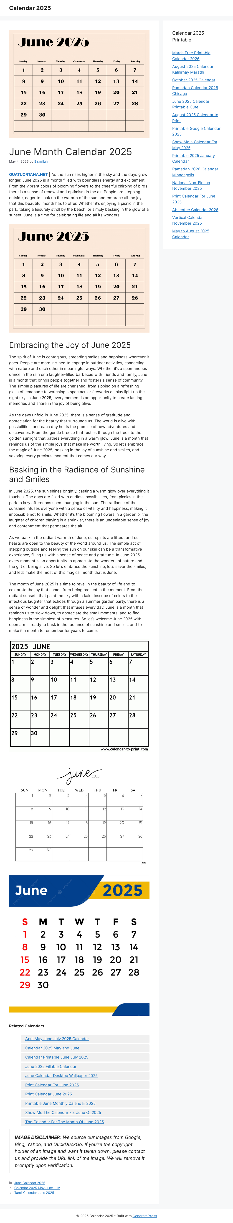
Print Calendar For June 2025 (52, 1085)
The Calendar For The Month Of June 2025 (64, 1122)
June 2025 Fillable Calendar (50, 1066)
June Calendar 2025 (29, 1183)
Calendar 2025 (30, 8)
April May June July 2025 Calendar (57, 1038)
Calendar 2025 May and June (52, 1048)
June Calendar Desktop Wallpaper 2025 (61, 1075)
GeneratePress (145, 1216)
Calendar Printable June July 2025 (56, 1057)
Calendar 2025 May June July (37, 1188)
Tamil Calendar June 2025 (34, 1193)
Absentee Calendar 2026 (195, 210)
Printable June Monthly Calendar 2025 (60, 1103)
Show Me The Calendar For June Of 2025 (63, 1112)
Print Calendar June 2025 (48, 1094)
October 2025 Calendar (193, 80)
